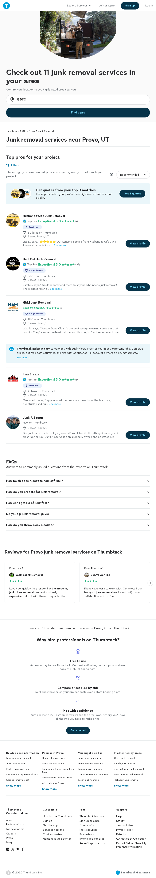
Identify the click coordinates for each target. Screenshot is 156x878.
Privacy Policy (124, 829)
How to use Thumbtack (57, 816)
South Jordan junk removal (129, 769)
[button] (30, 221)
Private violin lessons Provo (57, 777)
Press (9, 838)
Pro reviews (87, 834)
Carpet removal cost (17, 780)
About (10, 820)
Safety (120, 820)
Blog (9, 842)
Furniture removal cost (18, 758)
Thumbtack (12, 131)
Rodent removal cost (18, 769)
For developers (15, 829)
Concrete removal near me (93, 774)
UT (23, 131)
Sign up (47, 820)
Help (119, 816)
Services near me (53, 829)
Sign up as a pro (90, 820)
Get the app (50, 825)
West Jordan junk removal (128, 774)
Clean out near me (88, 780)
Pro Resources (89, 829)
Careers (11, 833)
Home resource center (57, 838)
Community (87, 825)
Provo (32, 131)
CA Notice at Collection (131, 838)
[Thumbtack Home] (6, 5)
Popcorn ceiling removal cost (22, 774)
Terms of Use (124, 825)
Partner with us (15, 824)
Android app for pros (93, 843)
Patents (121, 834)
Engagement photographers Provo (58, 771)
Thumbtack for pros (92, 816)
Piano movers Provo (53, 763)
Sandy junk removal (124, 763)
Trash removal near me (90, 763)
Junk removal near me (90, 758)
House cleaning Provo (54, 758)
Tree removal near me (90, 769)
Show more (13, 785)
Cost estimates (52, 834)
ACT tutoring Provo (53, 783)
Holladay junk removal (126, 780)
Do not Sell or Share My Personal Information (131, 845)
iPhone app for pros (92, 838)
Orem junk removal (124, 758)
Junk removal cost (16, 763)
